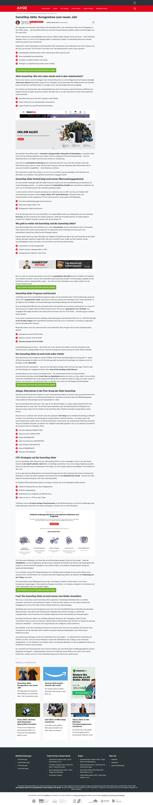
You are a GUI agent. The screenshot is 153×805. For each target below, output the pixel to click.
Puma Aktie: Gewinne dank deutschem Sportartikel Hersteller (26, 722)
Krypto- (58, 175)
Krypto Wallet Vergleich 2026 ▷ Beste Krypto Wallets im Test (93, 776)
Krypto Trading (88, 8)
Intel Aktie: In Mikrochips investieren (55, 721)
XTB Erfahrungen (23, 765)
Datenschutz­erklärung (117, 765)
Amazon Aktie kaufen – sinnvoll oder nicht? (55, 684)
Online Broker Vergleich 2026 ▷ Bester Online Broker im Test (60, 760)
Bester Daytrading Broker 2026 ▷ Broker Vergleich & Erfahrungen (60, 771)
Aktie (71, 358)
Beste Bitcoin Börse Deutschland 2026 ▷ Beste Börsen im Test (92, 771)
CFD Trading (64, 8)
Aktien (55, 8)
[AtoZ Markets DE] (28, 8)
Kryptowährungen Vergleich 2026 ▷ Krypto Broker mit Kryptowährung (92, 760)
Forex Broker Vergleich (55, 775)
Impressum (114, 762)
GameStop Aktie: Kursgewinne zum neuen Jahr (27, 685)
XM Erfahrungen (22, 759)
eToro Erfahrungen (23, 768)
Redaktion (114, 759)
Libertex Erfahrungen (24, 762)
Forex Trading (76, 8)
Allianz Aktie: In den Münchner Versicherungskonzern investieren (82, 723)
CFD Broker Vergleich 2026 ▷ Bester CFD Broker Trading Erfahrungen (61, 766)
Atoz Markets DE (20, 13)
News (27, 13)
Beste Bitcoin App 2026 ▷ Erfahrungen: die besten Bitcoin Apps (92, 766)
